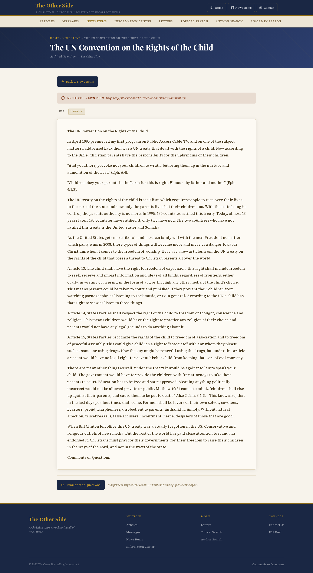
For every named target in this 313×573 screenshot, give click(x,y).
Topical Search (194, 21)
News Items (97, 21)
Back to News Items (80, 81)
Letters (166, 21)
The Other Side (54, 5)
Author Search (229, 21)
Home (54, 38)
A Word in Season (266, 21)
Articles (47, 21)
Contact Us (276, 525)
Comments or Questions (83, 485)
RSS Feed (275, 532)
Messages (70, 21)
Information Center (133, 21)
